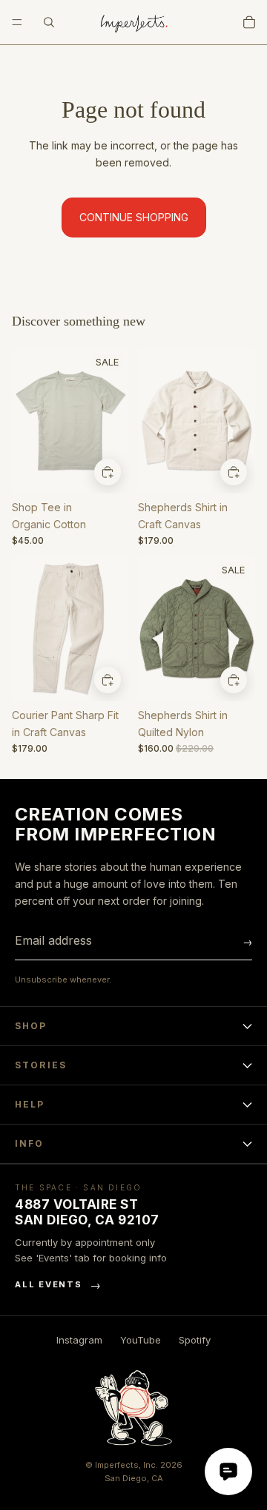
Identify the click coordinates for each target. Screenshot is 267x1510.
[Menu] (17, 22)
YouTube (140, 1340)
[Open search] (49, 22)
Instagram (79, 1340)
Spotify (195, 1340)
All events (58, 1285)
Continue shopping (133, 217)
